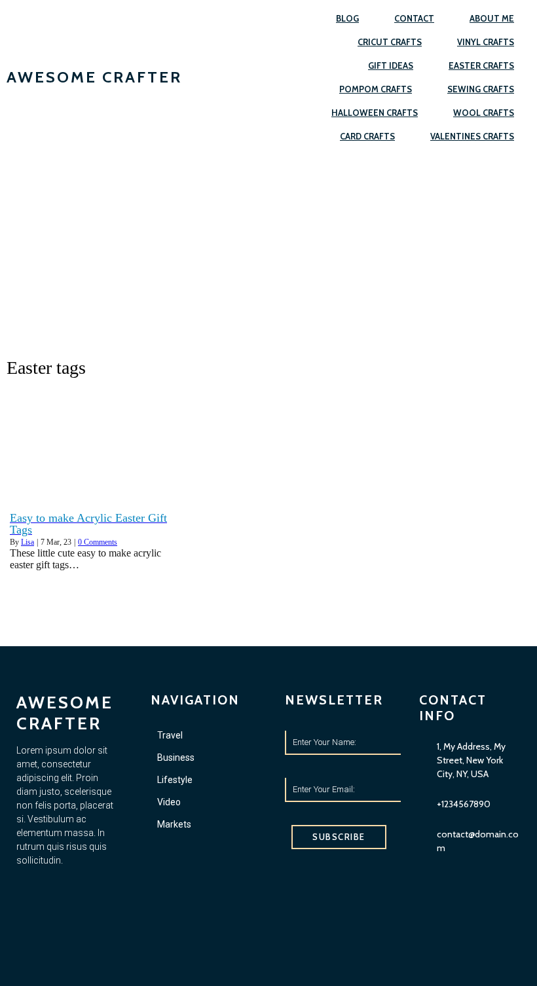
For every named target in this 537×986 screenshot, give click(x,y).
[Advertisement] (268, 252)
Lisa (27, 542)
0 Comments (97, 542)
